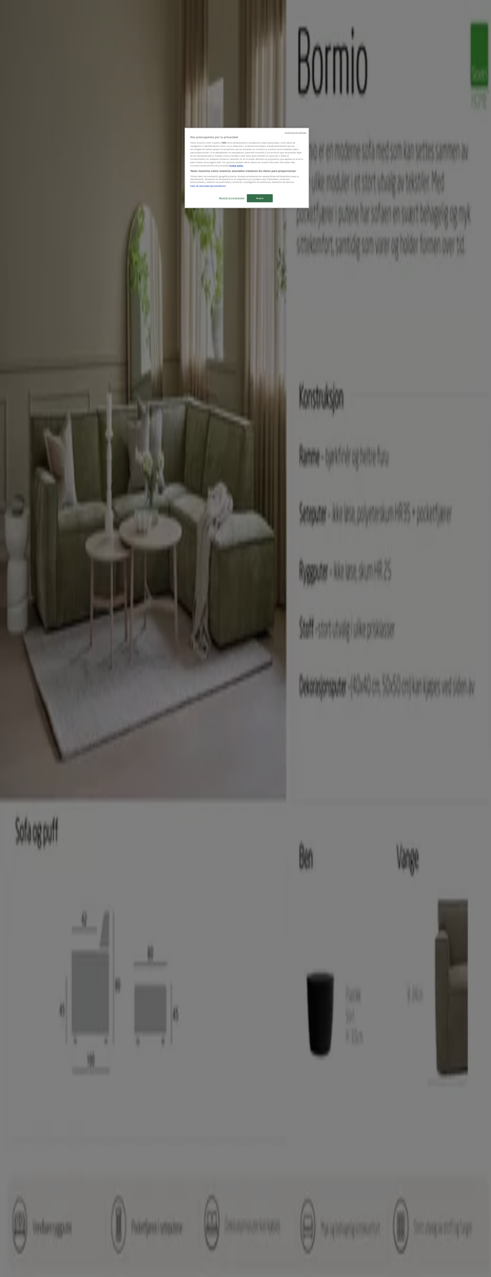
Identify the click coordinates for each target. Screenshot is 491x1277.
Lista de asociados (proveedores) (208, 185)
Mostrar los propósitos (232, 198)
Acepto (260, 198)
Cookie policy (236, 165)
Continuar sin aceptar (295, 132)
